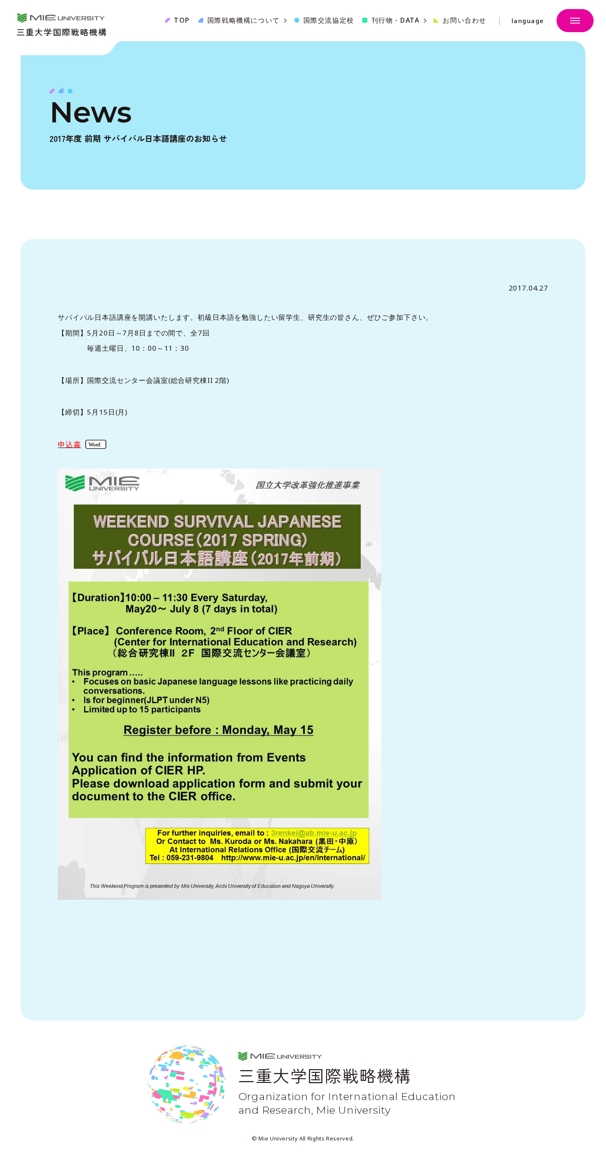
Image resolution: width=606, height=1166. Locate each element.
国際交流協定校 (328, 20)
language (528, 21)
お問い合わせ (464, 20)
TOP (182, 20)
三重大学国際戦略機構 (61, 31)
